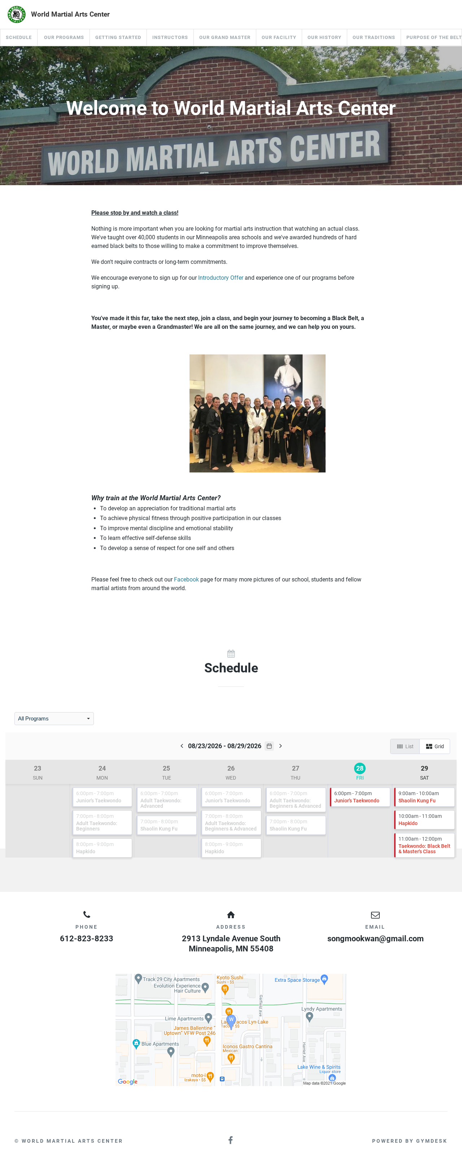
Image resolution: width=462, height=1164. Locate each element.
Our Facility (279, 37)
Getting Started (118, 37)
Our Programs (64, 37)
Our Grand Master (224, 37)
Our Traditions (374, 37)
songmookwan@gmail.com (375, 938)
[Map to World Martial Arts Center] (231, 1030)
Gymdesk (432, 1141)
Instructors (170, 37)
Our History (324, 37)
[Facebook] (231, 1140)
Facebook (186, 579)
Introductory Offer (220, 277)
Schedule (19, 37)
